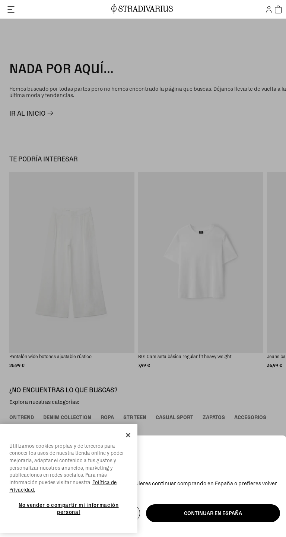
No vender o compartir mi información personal (69, 508)
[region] (68, 479)
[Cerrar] (128, 435)
